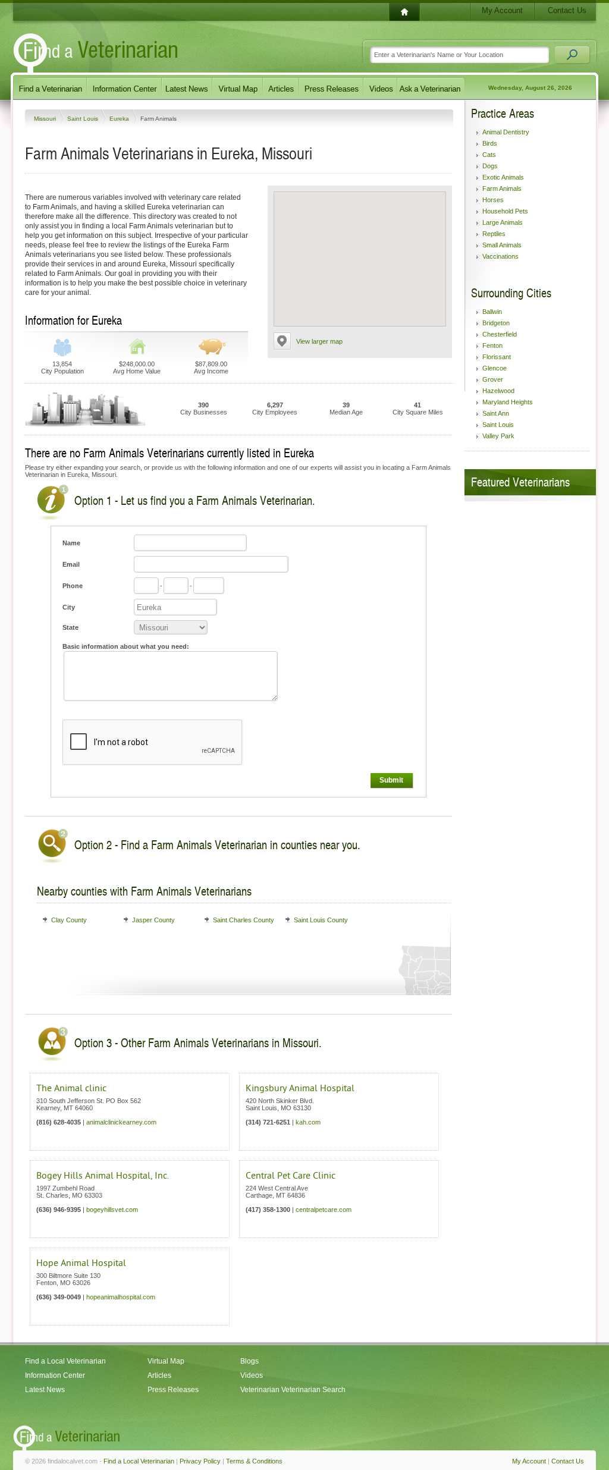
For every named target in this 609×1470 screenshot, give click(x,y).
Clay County (69, 920)
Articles (159, 1375)
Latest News (45, 1390)
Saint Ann (495, 413)
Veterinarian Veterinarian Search (293, 1390)
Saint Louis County (321, 920)
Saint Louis (83, 118)
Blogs (249, 1361)
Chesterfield (499, 334)
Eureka (120, 118)
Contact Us (567, 10)
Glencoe (494, 368)
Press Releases (173, 1390)
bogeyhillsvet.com (112, 1209)
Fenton (492, 345)
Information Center (55, 1375)
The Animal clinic (71, 1088)
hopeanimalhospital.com (120, 1297)
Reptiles (494, 233)
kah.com (308, 1122)
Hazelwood (498, 390)
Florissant (496, 356)
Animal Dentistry (505, 132)
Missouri (46, 118)
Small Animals (502, 245)
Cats (489, 154)
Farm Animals (502, 188)
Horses (493, 199)
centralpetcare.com (323, 1209)
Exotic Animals (503, 177)
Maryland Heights (507, 402)
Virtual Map (165, 1361)
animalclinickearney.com (121, 1122)
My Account (502, 10)
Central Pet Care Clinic (290, 1175)
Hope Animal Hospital (81, 1263)
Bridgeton (496, 322)
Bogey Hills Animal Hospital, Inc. (102, 1175)
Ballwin (492, 311)
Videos (251, 1375)
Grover (492, 379)
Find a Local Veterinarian (65, 1361)
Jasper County (153, 920)
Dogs (490, 165)
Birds (489, 143)
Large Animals (502, 222)
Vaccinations (500, 256)
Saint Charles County (243, 920)
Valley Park (498, 435)
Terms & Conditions (254, 1461)
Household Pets (505, 211)
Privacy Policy (200, 1461)
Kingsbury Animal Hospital (300, 1088)
